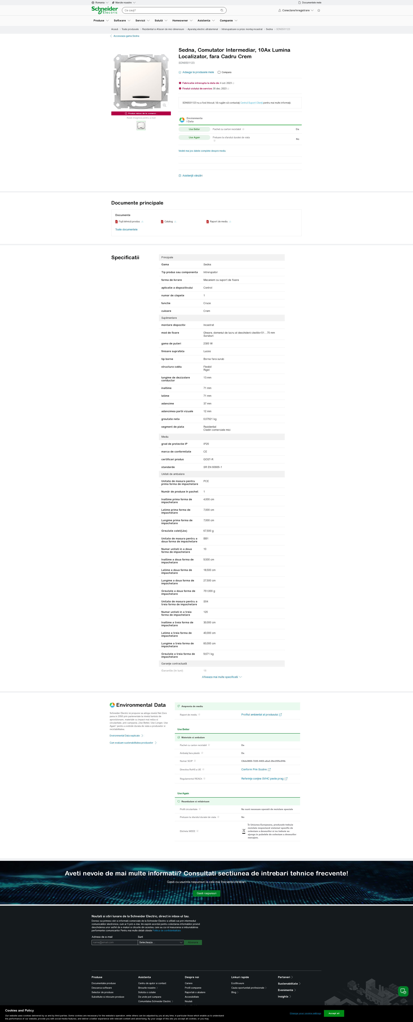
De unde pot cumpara (149, 997)
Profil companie (193, 988)
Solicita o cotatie (147, 992)
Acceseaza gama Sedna (126, 36)
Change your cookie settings (305, 1013)
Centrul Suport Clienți (251, 102)
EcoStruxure (237, 983)
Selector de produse (102, 992)
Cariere (188, 983)
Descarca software (102, 988)
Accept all (334, 1013)
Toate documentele (126, 229)
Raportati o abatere (195, 992)
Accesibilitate (192, 997)
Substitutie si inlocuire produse (108, 997)
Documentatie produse (104, 983)
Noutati (188, 1001)
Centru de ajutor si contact (152, 983)
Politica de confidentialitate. (167, 930)
